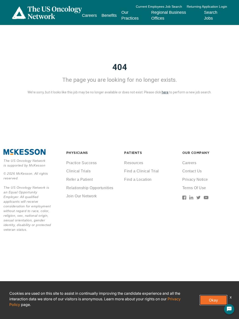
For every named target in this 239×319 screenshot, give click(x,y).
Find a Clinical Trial (141, 171)
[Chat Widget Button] (229, 309)
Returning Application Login (207, 6)
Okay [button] (213, 300)
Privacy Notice (195, 179)
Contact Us (192, 171)
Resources (133, 163)
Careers (89, 15)
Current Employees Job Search (159, 6)
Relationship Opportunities (89, 188)
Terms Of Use (194, 188)
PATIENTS (133, 153)
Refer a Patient (79, 179)
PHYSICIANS (77, 153)
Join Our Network (81, 196)
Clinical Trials (78, 171)
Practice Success (81, 163)
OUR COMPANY (196, 153)
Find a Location (138, 179)
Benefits (109, 15)
